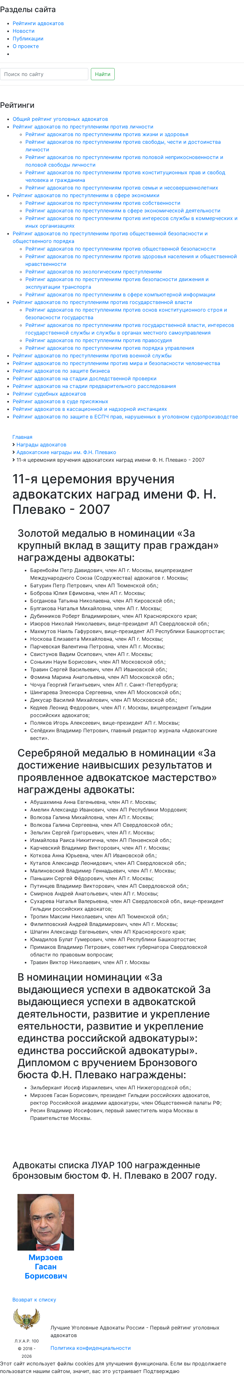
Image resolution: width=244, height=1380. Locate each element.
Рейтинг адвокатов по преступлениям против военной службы (92, 355)
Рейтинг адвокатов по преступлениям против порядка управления (109, 348)
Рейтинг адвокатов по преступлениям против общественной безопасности (120, 248)
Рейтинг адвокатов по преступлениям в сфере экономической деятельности (122, 210)
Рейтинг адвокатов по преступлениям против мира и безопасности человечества (116, 363)
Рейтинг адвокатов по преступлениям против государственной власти (102, 302)
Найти (103, 74)
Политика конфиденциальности (91, 1348)
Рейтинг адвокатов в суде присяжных (60, 401)
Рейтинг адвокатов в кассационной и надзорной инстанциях (90, 409)
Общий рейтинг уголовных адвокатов (60, 119)
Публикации (28, 38)
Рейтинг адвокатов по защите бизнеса (61, 371)
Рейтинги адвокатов (38, 23)
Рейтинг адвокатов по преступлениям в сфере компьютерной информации (120, 294)
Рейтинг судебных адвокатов (49, 393)
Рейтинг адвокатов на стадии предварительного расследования (94, 386)
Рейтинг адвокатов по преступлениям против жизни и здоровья (106, 134)
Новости (24, 31)
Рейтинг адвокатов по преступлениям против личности (83, 126)
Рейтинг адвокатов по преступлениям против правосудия (98, 340)
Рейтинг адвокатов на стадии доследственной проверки (85, 378)
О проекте (26, 46)
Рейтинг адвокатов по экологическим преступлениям (93, 271)
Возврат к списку (34, 1299)
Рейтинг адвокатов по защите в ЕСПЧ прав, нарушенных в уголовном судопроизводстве (125, 416)
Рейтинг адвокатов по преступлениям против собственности (102, 203)
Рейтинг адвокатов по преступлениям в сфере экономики (86, 195)
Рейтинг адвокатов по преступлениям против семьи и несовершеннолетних (121, 187)
